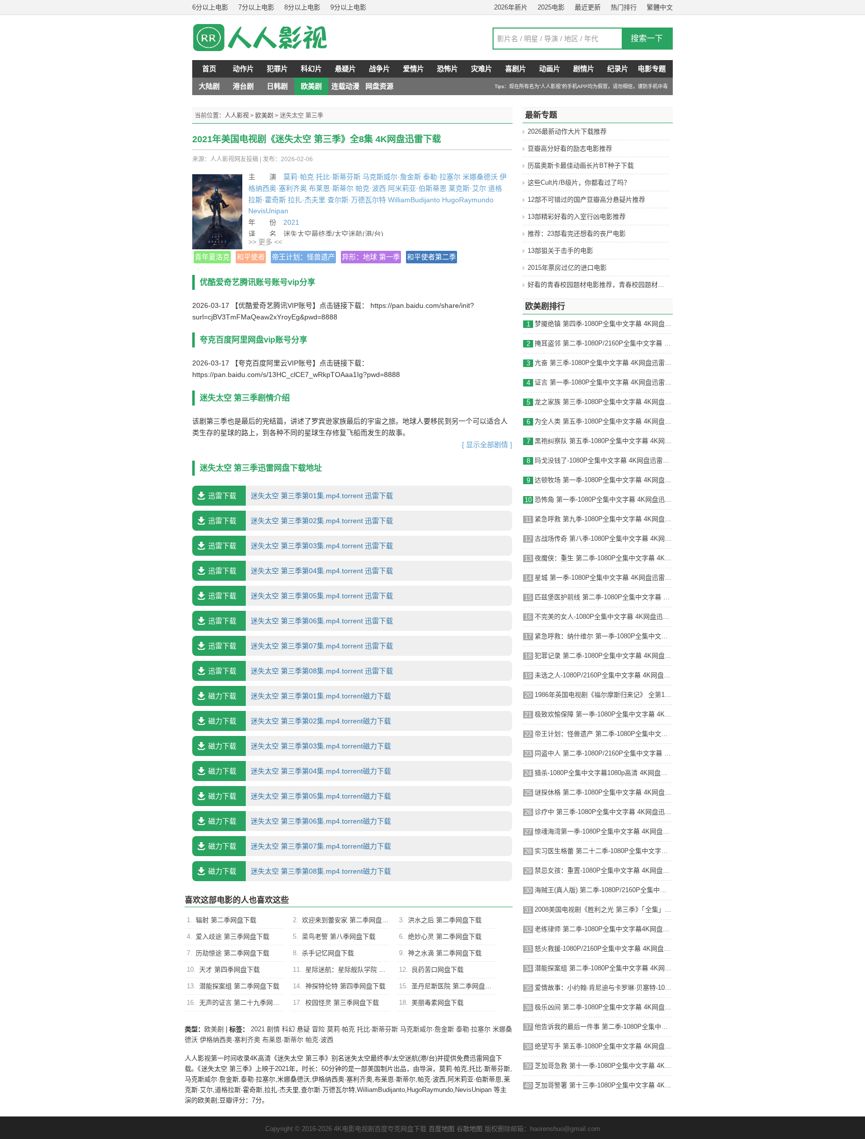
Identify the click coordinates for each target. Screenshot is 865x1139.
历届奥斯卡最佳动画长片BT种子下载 (581, 165)
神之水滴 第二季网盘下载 (445, 953)
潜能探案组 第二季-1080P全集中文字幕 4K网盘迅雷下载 (603, 968)
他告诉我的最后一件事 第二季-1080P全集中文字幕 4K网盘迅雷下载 (603, 1026)
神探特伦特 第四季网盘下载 (345, 986)
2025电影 (551, 7)
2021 (291, 222)
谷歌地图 (470, 1128)
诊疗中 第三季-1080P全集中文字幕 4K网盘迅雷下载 (603, 812)
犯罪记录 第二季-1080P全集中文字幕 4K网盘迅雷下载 (603, 655)
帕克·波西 (370, 188)
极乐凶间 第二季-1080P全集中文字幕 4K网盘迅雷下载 (603, 1007)
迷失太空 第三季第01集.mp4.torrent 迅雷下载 (300, 496)
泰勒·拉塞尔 (442, 177)
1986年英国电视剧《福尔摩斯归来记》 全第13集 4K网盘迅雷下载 (603, 694)
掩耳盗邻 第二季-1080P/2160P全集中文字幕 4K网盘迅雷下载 (603, 343)
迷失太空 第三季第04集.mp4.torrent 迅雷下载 (300, 571)
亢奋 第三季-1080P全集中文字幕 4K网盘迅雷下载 (603, 362)
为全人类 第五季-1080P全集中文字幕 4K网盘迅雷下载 (603, 421)
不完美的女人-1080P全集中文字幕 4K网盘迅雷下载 (603, 616)
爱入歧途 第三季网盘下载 (232, 936)
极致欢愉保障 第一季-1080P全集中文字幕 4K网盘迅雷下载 (603, 714)
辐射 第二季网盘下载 (226, 920)
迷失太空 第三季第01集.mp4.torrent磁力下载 (299, 696)
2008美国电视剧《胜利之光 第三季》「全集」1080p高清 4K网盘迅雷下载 (603, 909)
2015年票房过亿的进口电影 (567, 267)
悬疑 (303, 1029)
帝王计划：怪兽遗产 (303, 257)
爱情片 (413, 69)
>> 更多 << (265, 242)
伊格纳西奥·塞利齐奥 (230, 1039)
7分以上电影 (256, 7)
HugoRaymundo (468, 200)
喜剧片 (515, 69)
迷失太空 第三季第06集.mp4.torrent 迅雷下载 (300, 621)
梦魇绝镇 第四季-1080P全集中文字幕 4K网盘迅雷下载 (603, 323)
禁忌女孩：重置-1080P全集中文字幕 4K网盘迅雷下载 (603, 870)
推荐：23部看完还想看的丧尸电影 (577, 233)
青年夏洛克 (212, 257)
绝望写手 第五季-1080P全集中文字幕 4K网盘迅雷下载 (603, 1046)
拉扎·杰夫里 (306, 200)
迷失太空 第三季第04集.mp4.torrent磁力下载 (299, 771)
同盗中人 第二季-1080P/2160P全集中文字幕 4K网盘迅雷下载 (603, 753)
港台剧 (243, 86)
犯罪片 (277, 69)
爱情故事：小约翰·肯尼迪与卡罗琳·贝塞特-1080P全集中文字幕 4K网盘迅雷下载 (603, 987)
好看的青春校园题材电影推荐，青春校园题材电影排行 (606, 284)
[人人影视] (272, 38)
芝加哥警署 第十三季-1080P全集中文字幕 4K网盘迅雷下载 (603, 1085)
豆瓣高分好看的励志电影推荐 (570, 148)
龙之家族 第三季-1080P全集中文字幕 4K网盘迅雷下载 (603, 402)
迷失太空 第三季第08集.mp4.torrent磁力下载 (299, 871)
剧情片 (583, 69)
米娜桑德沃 (480, 177)
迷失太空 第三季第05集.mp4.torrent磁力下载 (299, 796)
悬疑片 (345, 69)
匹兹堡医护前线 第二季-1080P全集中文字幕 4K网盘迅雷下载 (603, 597)
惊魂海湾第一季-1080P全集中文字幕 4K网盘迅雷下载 (603, 831)
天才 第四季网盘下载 (229, 969)
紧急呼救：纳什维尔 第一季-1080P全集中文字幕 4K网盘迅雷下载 (603, 636)
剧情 (273, 1029)
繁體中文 (660, 7)
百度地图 (441, 1128)
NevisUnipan (268, 211)
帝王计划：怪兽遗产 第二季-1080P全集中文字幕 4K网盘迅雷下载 (603, 733)
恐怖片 (447, 69)
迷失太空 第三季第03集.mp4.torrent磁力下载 (299, 746)
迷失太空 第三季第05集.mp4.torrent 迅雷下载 (300, 596)
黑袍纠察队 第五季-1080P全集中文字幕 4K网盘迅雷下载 (603, 441)
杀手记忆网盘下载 (328, 953)
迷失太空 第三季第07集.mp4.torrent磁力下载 (299, 846)
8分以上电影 (302, 7)
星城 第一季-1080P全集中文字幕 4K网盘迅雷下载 (603, 577)
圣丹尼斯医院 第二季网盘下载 (454, 986)
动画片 (549, 69)
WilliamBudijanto (414, 200)
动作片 (243, 69)
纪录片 (617, 69)
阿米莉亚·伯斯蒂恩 (417, 188)
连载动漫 (345, 86)
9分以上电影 (348, 7)
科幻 (288, 1029)
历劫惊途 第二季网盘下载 (232, 953)
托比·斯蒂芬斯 (338, 177)
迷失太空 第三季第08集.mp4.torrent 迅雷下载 (300, 671)
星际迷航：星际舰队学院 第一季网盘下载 (364, 969)
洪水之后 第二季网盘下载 (445, 920)
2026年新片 (511, 7)
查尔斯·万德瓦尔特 (356, 200)
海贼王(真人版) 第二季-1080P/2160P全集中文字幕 (603, 890)
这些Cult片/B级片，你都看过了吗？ (579, 182)
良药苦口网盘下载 (437, 969)
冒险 (318, 1029)
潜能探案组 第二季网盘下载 (239, 986)
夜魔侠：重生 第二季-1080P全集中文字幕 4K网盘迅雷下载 (603, 558)
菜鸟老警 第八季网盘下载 (338, 936)
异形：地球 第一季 (371, 257)
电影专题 (652, 69)
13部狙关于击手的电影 (560, 250)
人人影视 (237, 115)
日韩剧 (277, 86)
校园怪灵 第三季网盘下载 (342, 1002)
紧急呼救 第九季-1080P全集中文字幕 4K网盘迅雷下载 (603, 519)
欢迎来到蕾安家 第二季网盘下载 (348, 920)
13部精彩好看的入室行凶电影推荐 (577, 216)
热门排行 (624, 7)
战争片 (379, 69)
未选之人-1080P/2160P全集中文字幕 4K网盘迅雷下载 (603, 675)
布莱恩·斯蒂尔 (331, 188)
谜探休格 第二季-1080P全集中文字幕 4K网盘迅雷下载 (603, 792)
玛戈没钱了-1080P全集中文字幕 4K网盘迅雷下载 (603, 460)
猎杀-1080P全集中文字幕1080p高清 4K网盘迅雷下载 (603, 773)
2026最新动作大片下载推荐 (567, 131)
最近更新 (588, 7)
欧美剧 (311, 86)
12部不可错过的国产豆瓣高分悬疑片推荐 (586, 199)
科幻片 (311, 69)
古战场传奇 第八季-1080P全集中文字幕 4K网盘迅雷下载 (603, 538)
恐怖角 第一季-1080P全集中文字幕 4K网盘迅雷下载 (603, 499)
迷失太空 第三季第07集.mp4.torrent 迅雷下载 (300, 646)
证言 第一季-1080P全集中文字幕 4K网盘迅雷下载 (603, 382)
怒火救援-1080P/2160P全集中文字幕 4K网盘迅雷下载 (603, 948)
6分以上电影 (210, 7)
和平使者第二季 (431, 257)
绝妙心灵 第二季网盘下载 (445, 936)
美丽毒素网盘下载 (437, 1002)
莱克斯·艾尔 (467, 188)
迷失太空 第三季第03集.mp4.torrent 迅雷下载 (300, 546)
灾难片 (481, 69)
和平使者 (251, 257)
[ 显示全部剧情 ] (487, 445)
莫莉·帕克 (298, 177)
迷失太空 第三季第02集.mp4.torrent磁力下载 (299, 721)
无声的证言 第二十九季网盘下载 (245, 1002)
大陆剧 (209, 86)
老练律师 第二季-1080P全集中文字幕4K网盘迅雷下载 (603, 929)
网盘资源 (379, 86)
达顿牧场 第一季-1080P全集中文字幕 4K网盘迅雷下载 (603, 480)
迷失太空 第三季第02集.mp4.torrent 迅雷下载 (300, 521)
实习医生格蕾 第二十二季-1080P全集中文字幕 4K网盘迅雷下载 (603, 851)
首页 (209, 69)
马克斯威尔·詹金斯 (391, 177)
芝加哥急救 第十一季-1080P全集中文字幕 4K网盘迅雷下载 (603, 1065)
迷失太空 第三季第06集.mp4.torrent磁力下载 (299, 821)
